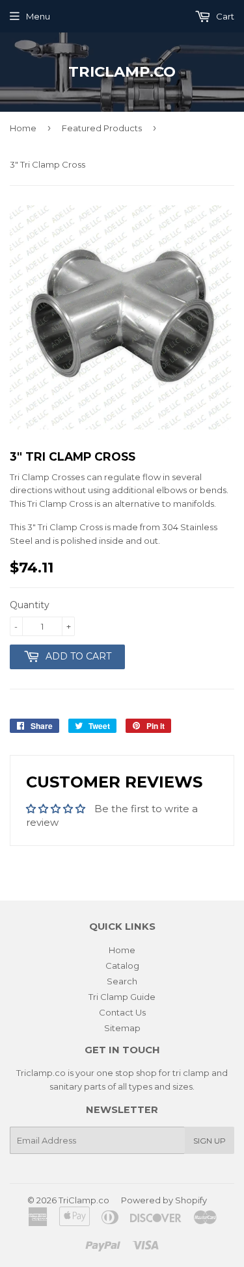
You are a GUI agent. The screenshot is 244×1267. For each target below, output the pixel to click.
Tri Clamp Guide (122, 997)
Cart (224, 16)
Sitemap (122, 1028)
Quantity (29, 605)
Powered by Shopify (164, 1200)
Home (23, 128)
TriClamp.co (122, 71)
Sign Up (209, 1140)
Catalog (122, 965)
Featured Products (102, 128)
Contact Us (122, 1012)
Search (122, 981)
